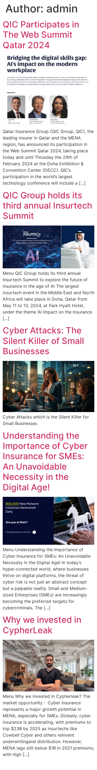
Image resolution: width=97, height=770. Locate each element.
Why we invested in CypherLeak (42, 624)
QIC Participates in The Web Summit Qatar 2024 (41, 34)
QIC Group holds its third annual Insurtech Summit (47, 205)
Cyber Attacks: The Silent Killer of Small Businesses (43, 340)
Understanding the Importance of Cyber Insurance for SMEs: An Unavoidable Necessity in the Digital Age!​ (45, 461)
